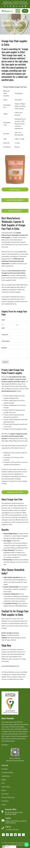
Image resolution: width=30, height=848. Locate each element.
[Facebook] (3, 834)
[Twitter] (7, 834)
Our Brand (5, 801)
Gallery (4, 780)
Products (5, 769)
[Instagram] (23, 834)
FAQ (3, 783)
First (3, 325)
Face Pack (5, 794)
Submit (5, 362)
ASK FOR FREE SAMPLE (15, 200)
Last (17, 325)
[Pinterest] (19, 834)
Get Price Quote (15, 189)
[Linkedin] (11, 834)
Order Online (6, 787)
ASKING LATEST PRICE (15, 492)
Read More (5, 745)
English (7, 846)
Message (4, 348)
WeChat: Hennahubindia (21, 4)
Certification (6, 776)
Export (4, 790)
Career (4, 804)
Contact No (5, 334)
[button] (26, 844)
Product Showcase (8, 797)
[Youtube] (15, 834)
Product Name (6, 341)
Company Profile (7, 772)
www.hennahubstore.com (10, 666)
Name (4, 320)
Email (3, 328)
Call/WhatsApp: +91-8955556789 (13, 2)
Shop (25, 11)
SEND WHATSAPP (15, 211)
